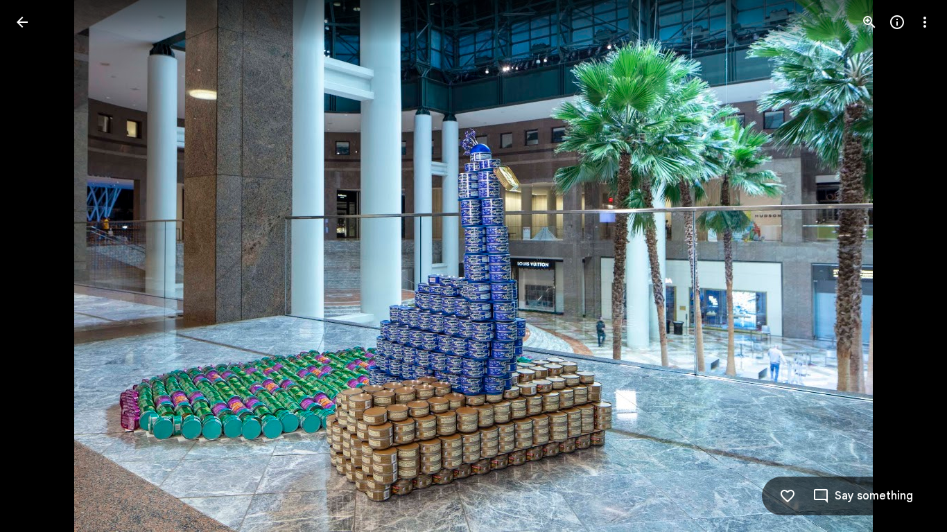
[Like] (787, 496)
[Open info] (897, 22)
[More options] (925, 22)
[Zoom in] (869, 22)
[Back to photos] (22, 22)
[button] (38, 266)
